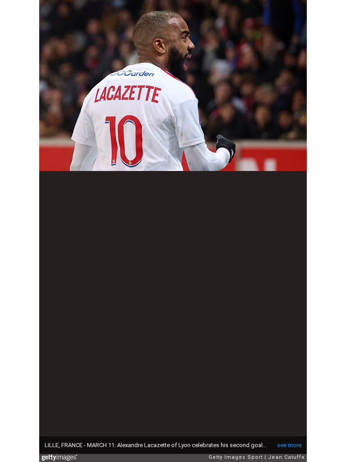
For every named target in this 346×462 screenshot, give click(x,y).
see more (289, 445)
